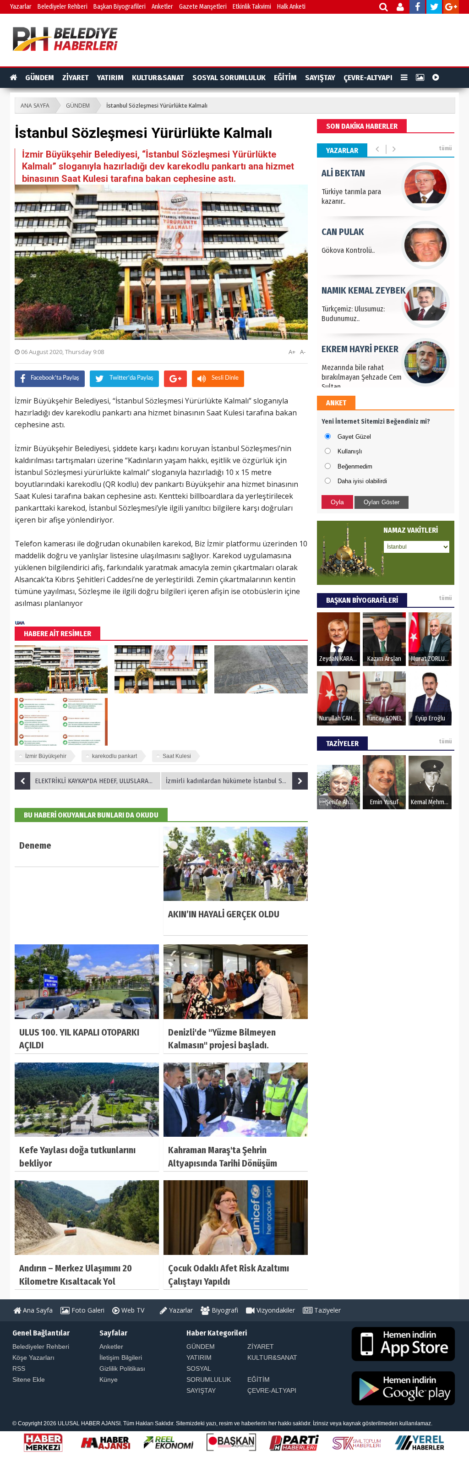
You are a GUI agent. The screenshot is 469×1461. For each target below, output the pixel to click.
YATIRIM (110, 77)
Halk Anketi (291, 7)
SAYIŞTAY (320, 77)
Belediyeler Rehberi (62, 7)
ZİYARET (75, 77)
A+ (292, 352)
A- (302, 352)
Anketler (162, 7)
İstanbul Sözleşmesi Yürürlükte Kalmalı (156, 105)
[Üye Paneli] (401, 8)
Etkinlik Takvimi (252, 7)
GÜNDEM (39, 77)
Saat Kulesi (177, 756)
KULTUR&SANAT (158, 77)
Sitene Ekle (28, 1379)
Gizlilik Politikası (122, 1368)
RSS (18, 1368)
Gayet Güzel (354, 436)
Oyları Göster (381, 502)
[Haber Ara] (384, 8)
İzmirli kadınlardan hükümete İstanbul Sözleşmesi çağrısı (237, 781)
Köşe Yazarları (33, 1357)
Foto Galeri (87, 1310)
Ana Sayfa (37, 1310)
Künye (108, 1379)
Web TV (132, 1310)
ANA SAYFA (35, 105)
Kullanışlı (350, 451)
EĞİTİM (285, 77)
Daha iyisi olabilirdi (362, 481)
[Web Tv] (435, 78)
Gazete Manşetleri (203, 7)
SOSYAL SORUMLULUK (229, 77)
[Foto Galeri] (420, 78)
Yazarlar (21, 7)
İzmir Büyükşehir (45, 756)
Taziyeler (326, 1310)
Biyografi (224, 1310)
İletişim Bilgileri (120, 1357)
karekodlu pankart (114, 756)
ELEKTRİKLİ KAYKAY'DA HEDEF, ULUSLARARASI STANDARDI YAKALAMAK (98, 781)
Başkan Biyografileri (119, 7)
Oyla (337, 502)
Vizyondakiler (275, 1310)
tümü (445, 148)
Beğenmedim (355, 466)
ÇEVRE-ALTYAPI (368, 77)
